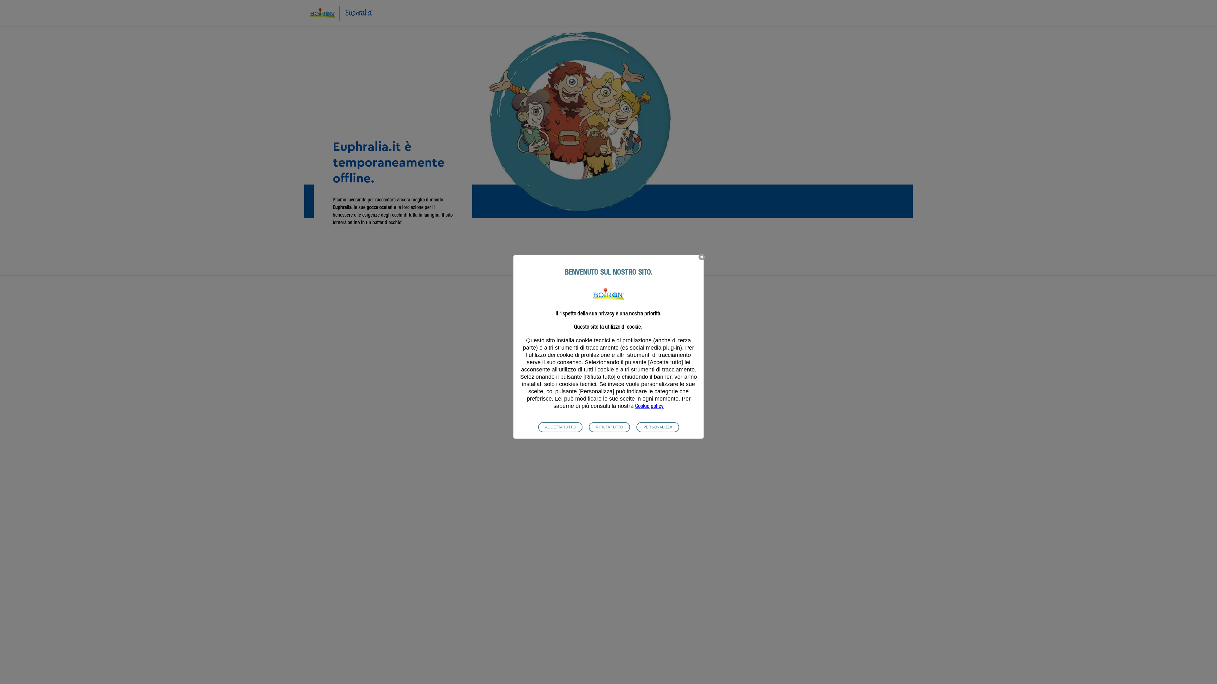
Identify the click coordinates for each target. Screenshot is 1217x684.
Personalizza (657, 427)
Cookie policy (649, 406)
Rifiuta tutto (609, 427)
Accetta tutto (560, 427)
